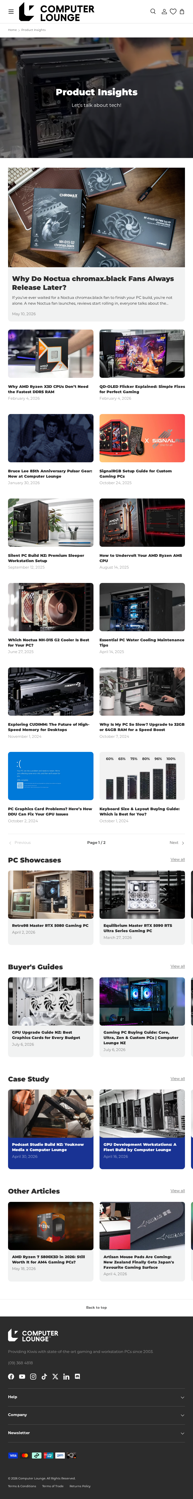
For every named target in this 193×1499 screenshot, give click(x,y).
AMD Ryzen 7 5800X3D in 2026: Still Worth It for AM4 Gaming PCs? (48, 1259)
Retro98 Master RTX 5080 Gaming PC (50, 925)
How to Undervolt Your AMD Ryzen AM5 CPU (141, 558)
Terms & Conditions (22, 1486)
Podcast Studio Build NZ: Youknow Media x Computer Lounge (48, 1147)
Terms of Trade (53, 1486)
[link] (37, 843)
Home (12, 30)
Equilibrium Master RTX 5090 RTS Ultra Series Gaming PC (138, 928)
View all (178, 860)
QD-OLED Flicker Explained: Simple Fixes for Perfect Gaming (142, 389)
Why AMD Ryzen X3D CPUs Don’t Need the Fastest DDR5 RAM (48, 389)
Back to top (96, 1307)
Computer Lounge (31, 1478)
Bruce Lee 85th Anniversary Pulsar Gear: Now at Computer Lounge (50, 474)
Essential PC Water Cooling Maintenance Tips (142, 643)
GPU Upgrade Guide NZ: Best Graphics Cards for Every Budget (46, 1035)
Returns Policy (80, 1486)
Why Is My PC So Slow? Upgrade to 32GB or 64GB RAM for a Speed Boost (142, 727)
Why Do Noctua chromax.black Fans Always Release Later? (93, 283)
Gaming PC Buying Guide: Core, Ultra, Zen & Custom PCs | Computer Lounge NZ (141, 1037)
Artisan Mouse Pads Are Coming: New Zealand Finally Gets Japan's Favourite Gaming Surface (139, 1262)
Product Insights (33, 30)
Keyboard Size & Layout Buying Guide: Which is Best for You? (140, 811)
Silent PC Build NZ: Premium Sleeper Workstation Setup (46, 558)
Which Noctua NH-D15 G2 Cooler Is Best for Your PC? (48, 643)
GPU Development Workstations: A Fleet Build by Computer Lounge (140, 1147)
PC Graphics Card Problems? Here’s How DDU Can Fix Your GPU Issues (50, 811)
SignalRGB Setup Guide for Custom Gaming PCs (136, 474)
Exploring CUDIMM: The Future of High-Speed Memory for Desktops (48, 727)
